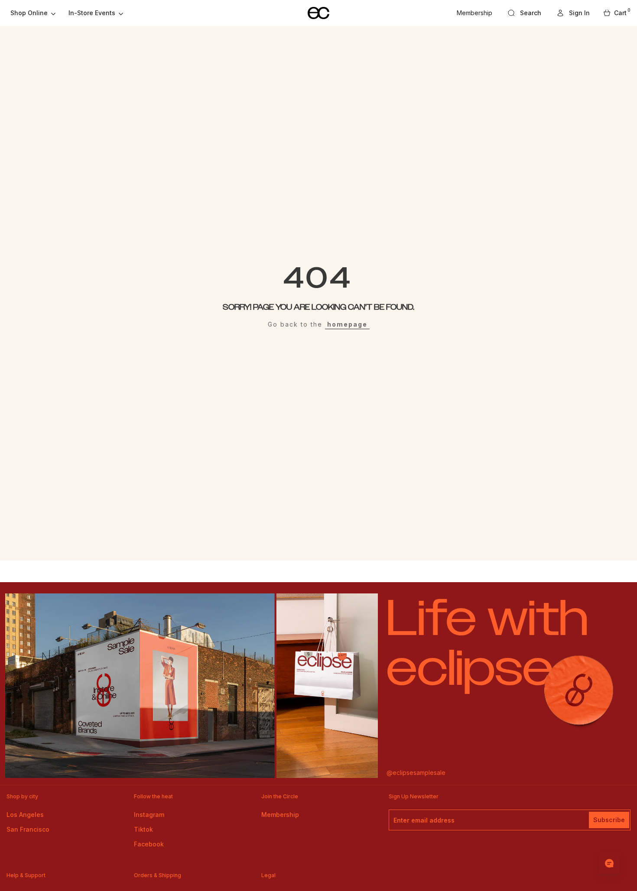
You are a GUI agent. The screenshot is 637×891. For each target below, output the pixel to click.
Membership (474, 12)
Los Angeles (25, 814)
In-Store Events (91, 12)
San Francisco (27, 829)
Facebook (149, 844)
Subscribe (609, 819)
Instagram (149, 814)
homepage (347, 324)
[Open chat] (609, 863)
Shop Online (29, 12)
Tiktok (143, 829)
